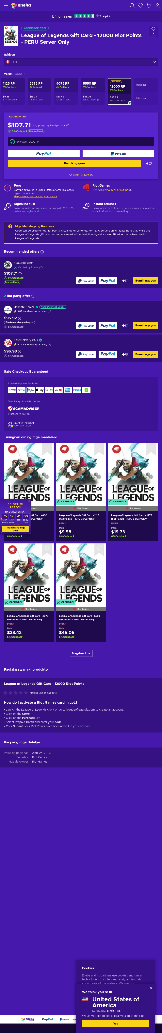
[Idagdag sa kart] (149, 163)
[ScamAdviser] (24, 408)
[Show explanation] (49, 311)
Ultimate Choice (24, 307)
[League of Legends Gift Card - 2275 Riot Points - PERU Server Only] (133, 472)
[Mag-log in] (157, 5)
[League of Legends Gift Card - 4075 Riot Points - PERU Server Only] (29, 572)
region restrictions (24, 193)
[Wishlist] (140, 5)
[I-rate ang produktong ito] (16, 693)
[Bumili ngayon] (44, 153)
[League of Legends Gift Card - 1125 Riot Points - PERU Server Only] (81, 472)
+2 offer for (81, 175)
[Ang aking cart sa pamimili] (149, 5)
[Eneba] (21, 5)
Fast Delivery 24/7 (26, 340)
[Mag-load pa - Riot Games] (86, 188)
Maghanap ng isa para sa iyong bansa (35, 196)
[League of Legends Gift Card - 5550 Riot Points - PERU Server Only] (81, 572)
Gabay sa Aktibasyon (119, 190)
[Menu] (5, 5)
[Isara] (150, 988)
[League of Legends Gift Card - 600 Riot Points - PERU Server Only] (29, 472)
